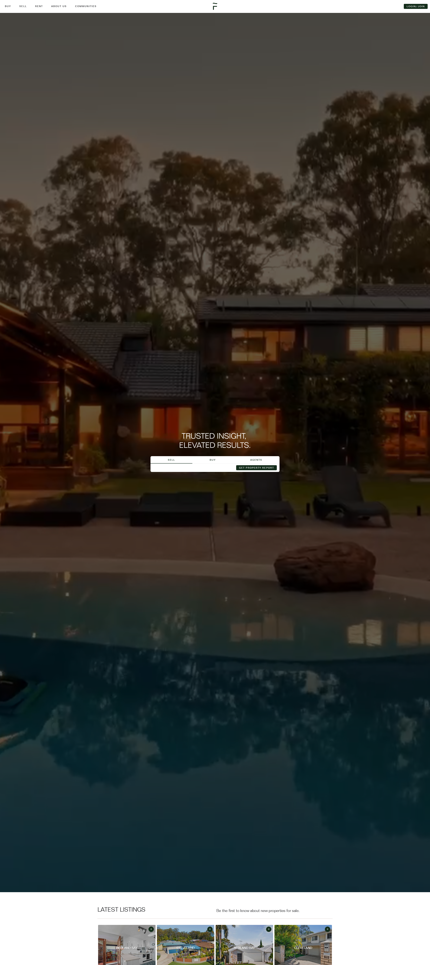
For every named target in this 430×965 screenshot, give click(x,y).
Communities (86, 6)
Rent (39, 6)
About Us (59, 6)
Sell (23, 6)
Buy (8, 6)
